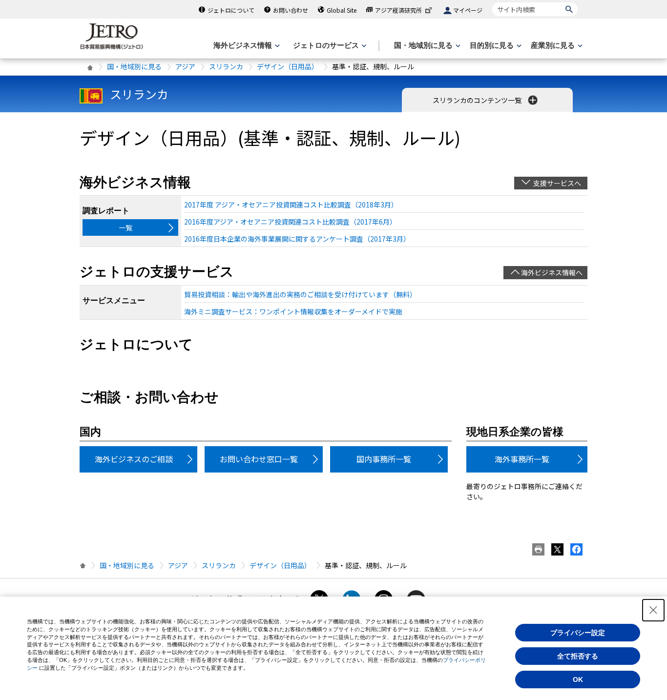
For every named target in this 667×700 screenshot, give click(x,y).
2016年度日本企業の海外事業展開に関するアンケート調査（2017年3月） (297, 239)
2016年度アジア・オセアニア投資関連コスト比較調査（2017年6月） (290, 221)
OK (578, 679)
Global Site (341, 10)
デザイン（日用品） (287, 66)
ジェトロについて (231, 10)
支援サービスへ (557, 183)
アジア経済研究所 (398, 10)
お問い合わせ (290, 10)
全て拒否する (577, 656)
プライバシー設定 (577, 633)
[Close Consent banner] (653, 610)
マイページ (467, 10)
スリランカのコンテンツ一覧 (478, 100)
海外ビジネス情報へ (552, 272)
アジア (185, 66)
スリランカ (226, 66)
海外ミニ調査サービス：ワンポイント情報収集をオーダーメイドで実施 (293, 311)
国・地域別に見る (134, 66)
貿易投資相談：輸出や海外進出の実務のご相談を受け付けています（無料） (300, 294)
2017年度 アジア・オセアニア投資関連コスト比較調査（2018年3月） (291, 204)
